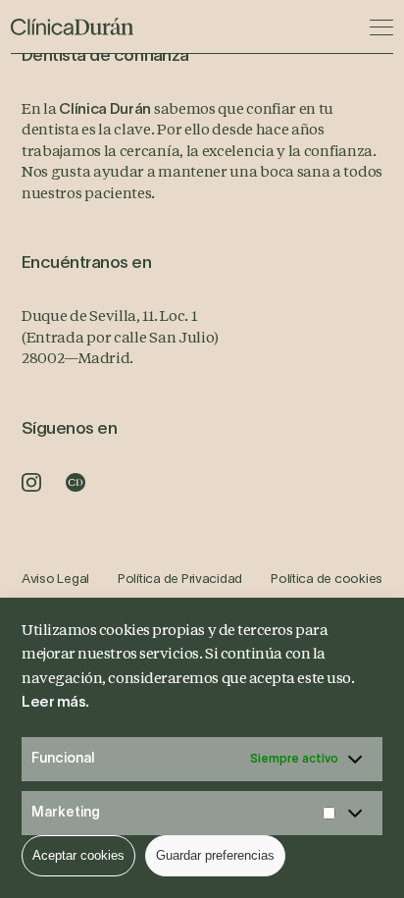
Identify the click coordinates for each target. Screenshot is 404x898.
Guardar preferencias (215, 855)
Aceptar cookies (78, 855)
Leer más (53, 703)
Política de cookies (326, 580)
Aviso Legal (55, 580)
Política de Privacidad (180, 580)
